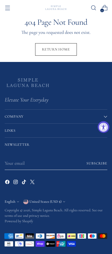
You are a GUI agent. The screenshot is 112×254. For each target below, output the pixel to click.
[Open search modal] (93, 8)
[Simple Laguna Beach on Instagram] (16, 183)
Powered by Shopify (19, 221)
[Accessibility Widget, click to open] (103, 127)
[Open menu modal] (7, 8)
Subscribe (97, 163)
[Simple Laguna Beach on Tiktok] (24, 183)
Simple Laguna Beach (47, 210)
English (10, 201)
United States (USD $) (45, 201)
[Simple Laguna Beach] (56, 7)
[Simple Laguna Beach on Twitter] (33, 183)
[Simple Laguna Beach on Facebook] (8, 183)
